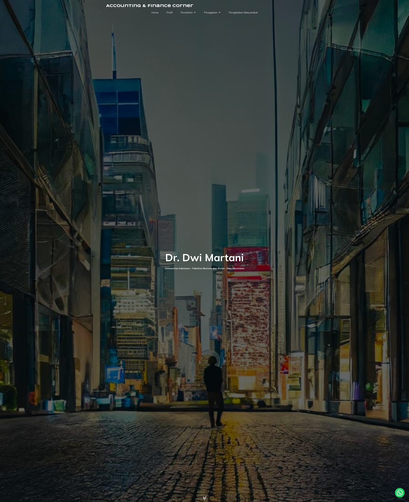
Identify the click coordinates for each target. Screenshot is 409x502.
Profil (169, 12)
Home (154, 12)
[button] (400, 493)
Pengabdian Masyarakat (243, 12)
